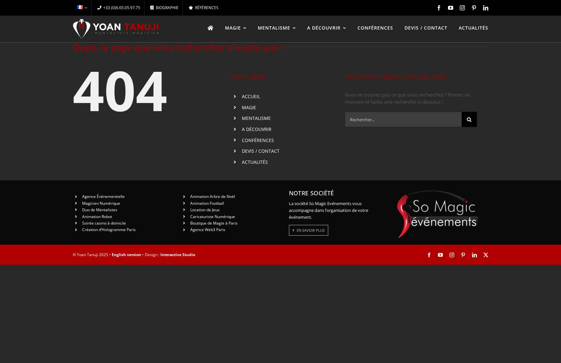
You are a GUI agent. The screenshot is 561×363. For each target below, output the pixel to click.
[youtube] (450, 7)
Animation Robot (97, 216)
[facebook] (439, 7)
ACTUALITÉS (255, 162)
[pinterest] (474, 7)
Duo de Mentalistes (99, 210)
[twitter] (485, 255)
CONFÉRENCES (258, 140)
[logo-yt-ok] (116, 21)
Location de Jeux (204, 210)
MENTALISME (256, 118)
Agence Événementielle (103, 196)
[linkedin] (485, 7)
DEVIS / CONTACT (261, 151)
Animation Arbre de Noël (212, 196)
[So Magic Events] (437, 192)
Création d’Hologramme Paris (109, 229)
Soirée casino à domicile (104, 223)
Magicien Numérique (101, 203)
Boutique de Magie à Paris (214, 223)
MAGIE (249, 107)
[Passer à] (82, 8)
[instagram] (462, 7)
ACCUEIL (251, 96)
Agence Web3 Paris (207, 229)
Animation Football (207, 203)
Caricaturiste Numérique (212, 216)
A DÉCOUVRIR (256, 129)
